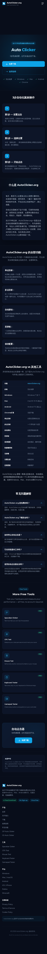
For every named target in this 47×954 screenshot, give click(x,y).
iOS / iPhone (7, 885)
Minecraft (5, 893)
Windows (5, 873)
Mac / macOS (7, 877)
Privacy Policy (7, 904)
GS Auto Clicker (8, 835)
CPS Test (5, 851)
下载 (3, 820)
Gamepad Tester (8, 862)
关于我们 (5, 816)
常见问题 (5, 827)
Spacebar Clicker (8, 847)
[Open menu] (42, 3)
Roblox (4, 889)
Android (5, 881)
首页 (3, 812)
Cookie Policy (7, 912)
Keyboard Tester (8, 858)
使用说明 (5, 824)
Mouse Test (6, 854)
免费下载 (25, 740)
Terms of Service (8, 908)
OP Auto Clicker (8, 831)
